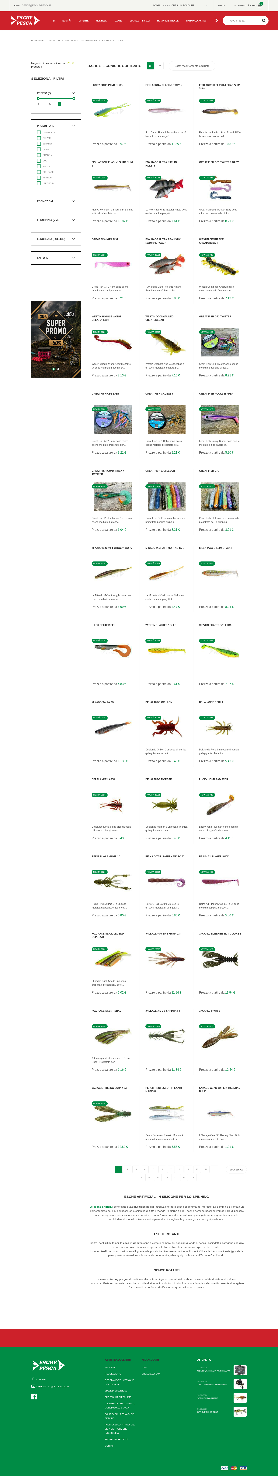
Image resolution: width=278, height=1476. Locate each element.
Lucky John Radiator (213, 779)
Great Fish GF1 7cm (105, 239)
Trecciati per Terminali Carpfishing (169, 17)
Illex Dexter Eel (103, 625)
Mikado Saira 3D (103, 702)
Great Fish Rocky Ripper (216, 393)
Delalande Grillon (158, 702)
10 (197, 1169)
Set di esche (193, 13)
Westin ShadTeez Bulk (160, 625)
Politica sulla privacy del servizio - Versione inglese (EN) (120, 1429)
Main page (110, 1367)
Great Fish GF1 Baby (159, 393)
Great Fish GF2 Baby (106, 393)
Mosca (82, 13)
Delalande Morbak (158, 779)
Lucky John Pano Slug (107, 85)
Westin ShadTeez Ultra (215, 625)
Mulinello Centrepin (107, 25)
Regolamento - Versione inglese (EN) (119, 1382)
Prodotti (54, 40)
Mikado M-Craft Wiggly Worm (112, 548)
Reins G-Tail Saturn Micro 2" (164, 856)
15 (158, 1177)
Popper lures (137, 13)
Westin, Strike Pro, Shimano (213, 1371)
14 (149, 1177)
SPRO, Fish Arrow (207, 1412)
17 (175, 1177)
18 (184, 1177)
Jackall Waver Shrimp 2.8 (163, 933)
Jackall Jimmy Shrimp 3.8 (162, 1010)
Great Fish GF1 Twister (215, 316)
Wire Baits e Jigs (139, 25)
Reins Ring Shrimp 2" (106, 856)
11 (206, 1169)
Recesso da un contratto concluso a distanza (120, 1405)
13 (140, 1177)
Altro (82, 25)
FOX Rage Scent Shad (106, 1010)
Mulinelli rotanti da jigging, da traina (107, 17)
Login (145, 1367)
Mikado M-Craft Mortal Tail (164, 548)
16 (166, 1177)
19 (193, 1177)
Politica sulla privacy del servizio (120, 1416)
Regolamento (113, 1374)
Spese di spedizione (116, 1391)
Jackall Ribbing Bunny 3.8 (109, 1088)
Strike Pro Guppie (207, 1398)
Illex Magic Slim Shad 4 (215, 548)
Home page (37, 40)
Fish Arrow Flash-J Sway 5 (163, 85)
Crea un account (152, 1374)
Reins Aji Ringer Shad (214, 856)
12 (214, 1169)
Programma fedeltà (116, 1439)
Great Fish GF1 (209, 470)
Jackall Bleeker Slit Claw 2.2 (220, 933)
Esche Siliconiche (112, 40)
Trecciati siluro (166, 25)
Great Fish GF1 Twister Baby (219, 162)
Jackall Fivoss (209, 1010)
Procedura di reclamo (118, 1397)
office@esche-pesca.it (36, 5)
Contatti (110, 1446)
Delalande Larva (104, 779)
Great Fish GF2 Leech (160, 470)
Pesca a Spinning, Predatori (81, 40)
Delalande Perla (211, 702)
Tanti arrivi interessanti (212, 1384)
